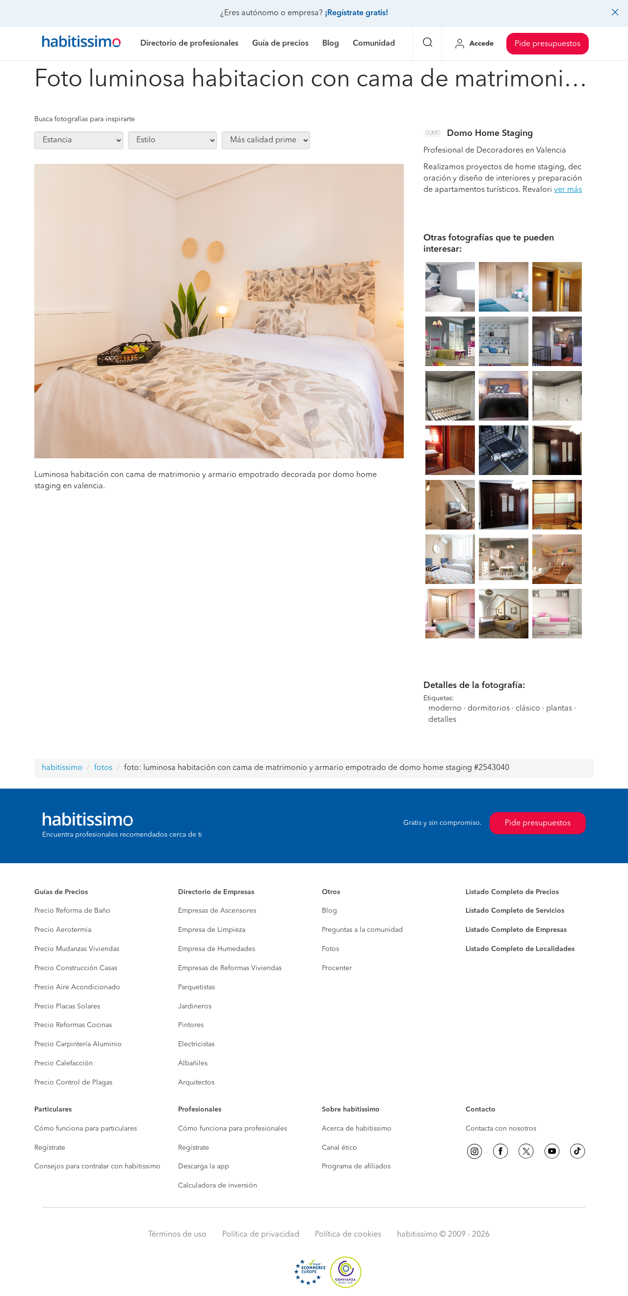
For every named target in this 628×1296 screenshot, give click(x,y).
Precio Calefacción (63, 1063)
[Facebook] (500, 1151)
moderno (445, 709)
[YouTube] (552, 1151)
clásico (528, 709)
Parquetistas (196, 987)
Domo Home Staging (490, 133)
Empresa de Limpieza (211, 929)
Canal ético (339, 1147)
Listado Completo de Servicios (515, 910)
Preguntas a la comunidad (362, 929)
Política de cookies (348, 1235)
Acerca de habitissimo (357, 1128)
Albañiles (193, 1063)
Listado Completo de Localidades (520, 949)
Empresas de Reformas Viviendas (230, 968)
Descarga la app (203, 1166)
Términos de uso (177, 1235)
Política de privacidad (260, 1235)
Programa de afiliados (356, 1166)
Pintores (191, 1025)
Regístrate (49, 1147)
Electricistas (196, 1044)
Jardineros (194, 1006)
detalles (442, 720)
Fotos (330, 949)
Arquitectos (196, 1082)
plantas (559, 709)
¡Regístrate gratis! (356, 13)
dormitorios (489, 709)
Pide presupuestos (547, 44)
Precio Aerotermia (62, 929)
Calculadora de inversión (217, 1185)
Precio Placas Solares (67, 1006)
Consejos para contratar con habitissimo (97, 1166)
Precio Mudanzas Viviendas (76, 949)
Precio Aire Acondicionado (77, 987)
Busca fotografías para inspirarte (84, 119)
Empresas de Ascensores (217, 910)
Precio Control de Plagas (73, 1082)
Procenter (337, 968)
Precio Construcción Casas (75, 968)
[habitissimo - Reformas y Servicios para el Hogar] (81, 43)
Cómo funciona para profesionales (232, 1128)
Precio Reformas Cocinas (73, 1025)
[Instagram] (474, 1151)
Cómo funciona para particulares (85, 1128)
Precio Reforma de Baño (72, 910)
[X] (526, 1151)
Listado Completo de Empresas (516, 929)
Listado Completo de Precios (512, 892)
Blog (329, 910)
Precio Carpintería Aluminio (78, 1044)
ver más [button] (568, 190)
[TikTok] (577, 1151)
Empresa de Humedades (216, 949)
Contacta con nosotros (501, 1128)
